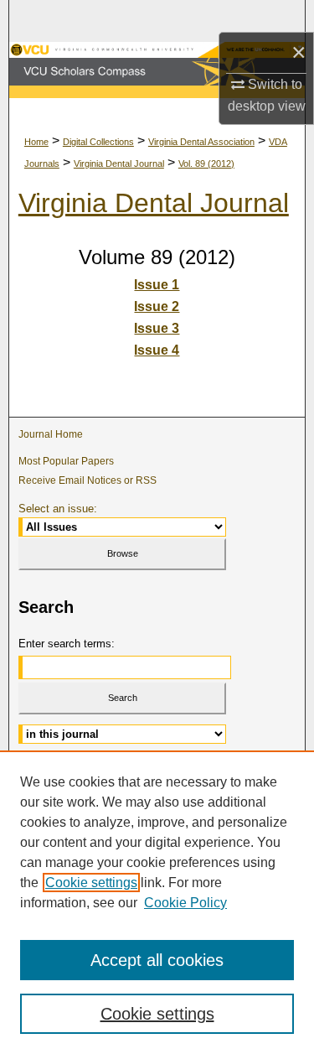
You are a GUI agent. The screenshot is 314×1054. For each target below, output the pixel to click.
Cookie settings (91, 882)
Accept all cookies (157, 960)
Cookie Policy (185, 903)
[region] (157, 902)
